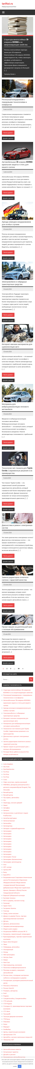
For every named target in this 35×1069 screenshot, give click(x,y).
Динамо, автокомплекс (11, 924)
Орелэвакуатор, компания (12, 965)
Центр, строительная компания (14, 1032)
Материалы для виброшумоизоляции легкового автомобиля (15, 407)
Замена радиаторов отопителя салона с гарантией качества (15, 578)
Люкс (5, 944)
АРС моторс (7, 867)
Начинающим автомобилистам (14, 1057)
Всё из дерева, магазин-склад (13, 900)
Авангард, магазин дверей (12, 802)
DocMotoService (8, 769)
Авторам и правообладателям (14, 828)
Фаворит (6, 1027)
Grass (5, 779)
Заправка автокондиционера (13, 926)
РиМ (5, 993)
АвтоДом (6, 808)
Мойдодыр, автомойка (11, 947)
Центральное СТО (9, 1034)
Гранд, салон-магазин (10, 913)
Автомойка (7, 823)
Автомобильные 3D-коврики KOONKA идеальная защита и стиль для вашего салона (17, 164)
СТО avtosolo (7, 1001)
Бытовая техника (9, 898)
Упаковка (6, 1021)
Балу (5, 872)
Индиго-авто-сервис (10, 929)
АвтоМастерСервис (10, 818)
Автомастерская (9, 821)
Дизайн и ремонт (8, 138)
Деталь (5, 921)
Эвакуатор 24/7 (8, 1039)
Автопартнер (7, 826)
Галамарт (6, 903)
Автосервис (7, 831)
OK (19, 1066)
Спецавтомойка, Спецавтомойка (14, 998)
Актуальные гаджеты (10, 1052)
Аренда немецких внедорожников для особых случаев (16, 223)
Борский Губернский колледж (14, 895)
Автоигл (6, 810)
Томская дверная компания (13, 1016)
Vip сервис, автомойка (11, 797)
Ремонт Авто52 (8, 988)
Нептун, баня (7, 957)
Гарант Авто (7, 906)
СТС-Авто (6, 1011)
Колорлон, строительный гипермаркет (17, 934)
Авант (5, 805)
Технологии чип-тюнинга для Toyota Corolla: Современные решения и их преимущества (17, 471)
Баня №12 (6, 875)
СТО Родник (7, 1003)
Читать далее (9, 74)
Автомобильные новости (12, 1049)
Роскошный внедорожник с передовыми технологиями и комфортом (14, 102)
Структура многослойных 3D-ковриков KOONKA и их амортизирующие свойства (16, 42)
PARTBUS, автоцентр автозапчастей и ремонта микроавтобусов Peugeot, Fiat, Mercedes (17, 787)
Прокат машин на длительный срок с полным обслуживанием (17, 628)
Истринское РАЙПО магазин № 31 (15, 931)
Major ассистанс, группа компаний (15, 782)
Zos (4, 800)
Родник (6, 996)
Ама (4, 864)
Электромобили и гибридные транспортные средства (14, 283)
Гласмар (6, 911)
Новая (5, 960)
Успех (5, 1024)
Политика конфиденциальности (14, 967)
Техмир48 (6, 1014)
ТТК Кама (6, 1019)
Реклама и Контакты (10, 985)
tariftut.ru (7, 3)
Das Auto (6, 766)
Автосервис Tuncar (9, 857)
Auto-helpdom (8, 764)
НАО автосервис (9, 954)
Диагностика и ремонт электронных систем (17, 526)
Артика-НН (7, 869)
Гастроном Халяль (9, 908)
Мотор (5, 952)
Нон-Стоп (6, 962)
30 (19, 668)
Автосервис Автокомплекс (12, 859)
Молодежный (8, 949)
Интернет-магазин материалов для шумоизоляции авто (17, 345)
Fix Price (6, 772)
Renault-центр (8, 792)
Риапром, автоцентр (10, 991)
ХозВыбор (7, 1029)
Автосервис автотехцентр (12, 862)
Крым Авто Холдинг (10, 942)
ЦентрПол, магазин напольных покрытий (17, 1037)
